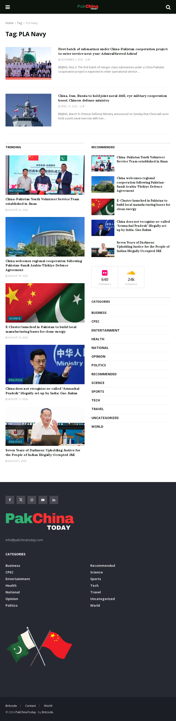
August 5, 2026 (17, 461)
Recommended (104, 374)
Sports (97, 391)
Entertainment (105, 330)
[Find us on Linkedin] (54, 500)
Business (99, 312)
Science (15, 318)
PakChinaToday (26, 712)
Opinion (98, 356)
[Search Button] (168, 7)
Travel (97, 409)
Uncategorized (105, 418)
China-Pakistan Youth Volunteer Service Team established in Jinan (142, 159)
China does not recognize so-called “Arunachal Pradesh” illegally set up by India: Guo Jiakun (42, 391)
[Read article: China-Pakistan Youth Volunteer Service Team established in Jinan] (45, 175)
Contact (30, 706)
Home (10, 23)
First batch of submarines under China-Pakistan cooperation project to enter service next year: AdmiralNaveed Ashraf (113, 51)
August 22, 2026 (18, 209)
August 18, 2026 (18, 275)
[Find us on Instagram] (32, 500)
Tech (95, 400)
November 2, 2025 (71, 59)
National (16, 190)
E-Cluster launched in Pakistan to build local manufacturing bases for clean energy (41, 329)
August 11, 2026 (18, 399)
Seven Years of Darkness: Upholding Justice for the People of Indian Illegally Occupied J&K (43, 452)
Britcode (11, 706)
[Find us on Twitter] (20, 500)
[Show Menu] (8, 7)
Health (97, 339)
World (97, 426)
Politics (15, 380)
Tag (19, 23)
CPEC (95, 321)
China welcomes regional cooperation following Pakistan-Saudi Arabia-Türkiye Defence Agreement (44, 265)
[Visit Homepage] (87, 6)
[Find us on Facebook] (10, 500)
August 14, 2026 (18, 337)
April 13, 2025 (68, 106)
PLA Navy (32, 23)
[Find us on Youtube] (42, 500)
